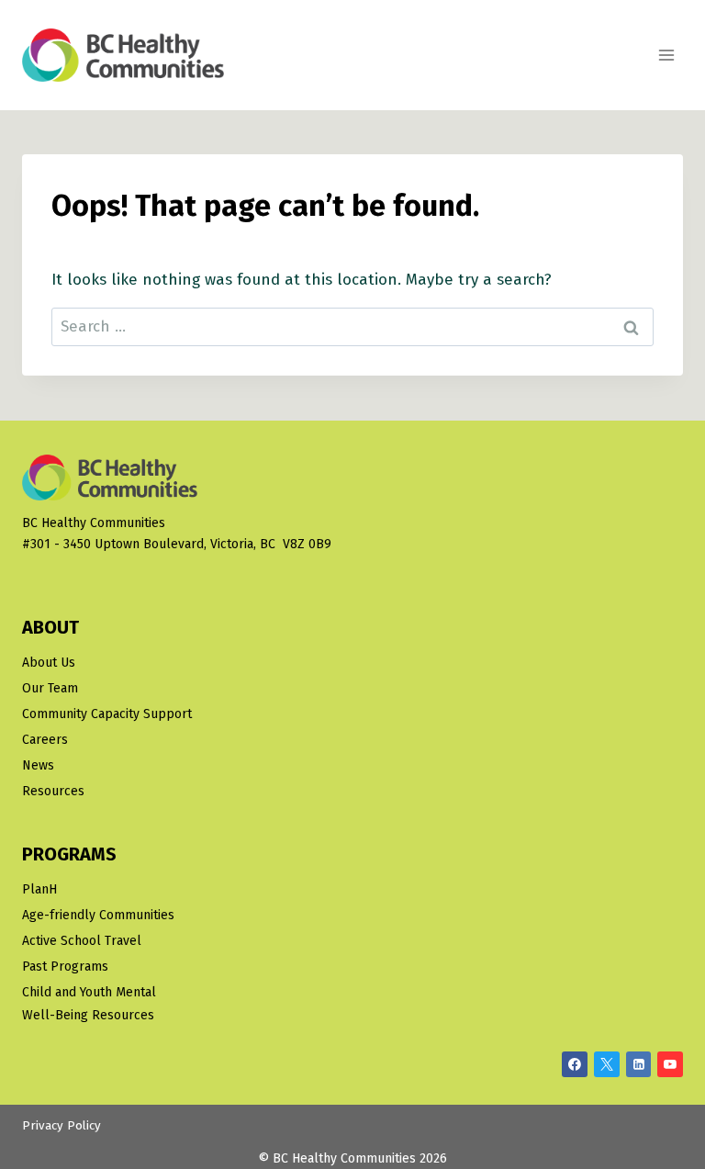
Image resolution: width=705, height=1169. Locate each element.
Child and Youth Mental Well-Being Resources (89, 1003)
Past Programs (65, 966)
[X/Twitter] (607, 1064)
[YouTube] (670, 1064)
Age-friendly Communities (98, 915)
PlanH (39, 889)
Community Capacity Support (107, 714)
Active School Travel (81, 941)
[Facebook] (575, 1064)
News (38, 765)
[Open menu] (666, 54)
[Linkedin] (639, 1064)
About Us (48, 662)
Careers (45, 739)
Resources (53, 791)
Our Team (50, 688)
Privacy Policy (61, 1125)
